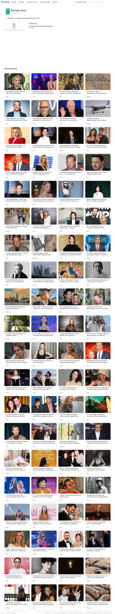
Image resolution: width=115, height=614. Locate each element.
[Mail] (2, 2)
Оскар (14, 28)
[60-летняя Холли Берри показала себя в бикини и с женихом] (98, 328)
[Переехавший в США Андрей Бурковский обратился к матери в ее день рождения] (17, 112)
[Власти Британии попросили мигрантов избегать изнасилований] (17, 301)
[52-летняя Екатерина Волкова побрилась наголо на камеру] (44, 489)
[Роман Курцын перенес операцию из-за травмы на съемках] (17, 435)
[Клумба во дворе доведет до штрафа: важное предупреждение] (17, 328)
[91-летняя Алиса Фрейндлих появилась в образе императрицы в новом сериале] (98, 543)
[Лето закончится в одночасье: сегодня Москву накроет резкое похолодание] (44, 274)
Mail (3, 612)
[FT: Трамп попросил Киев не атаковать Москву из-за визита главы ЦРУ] (98, 247)
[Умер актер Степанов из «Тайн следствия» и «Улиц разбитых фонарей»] (44, 301)
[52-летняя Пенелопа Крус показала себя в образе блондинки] (71, 381)
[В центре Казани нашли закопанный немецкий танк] (44, 247)
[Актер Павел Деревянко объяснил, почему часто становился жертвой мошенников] (17, 570)
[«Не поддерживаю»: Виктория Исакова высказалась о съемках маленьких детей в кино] (17, 193)
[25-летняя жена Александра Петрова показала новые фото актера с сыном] (98, 139)
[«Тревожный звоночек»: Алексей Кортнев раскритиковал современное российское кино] (17, 247)
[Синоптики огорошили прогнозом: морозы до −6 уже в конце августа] (17, 597)
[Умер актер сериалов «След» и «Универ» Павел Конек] (98, 166)
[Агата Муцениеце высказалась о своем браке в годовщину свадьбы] (71, 516)
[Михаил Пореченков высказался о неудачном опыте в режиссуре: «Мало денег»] (98, 435)
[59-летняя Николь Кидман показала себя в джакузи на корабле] (71, 408)
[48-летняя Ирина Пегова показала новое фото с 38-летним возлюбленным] (98, 220)
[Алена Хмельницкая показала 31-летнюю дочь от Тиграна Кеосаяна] (98, 274)
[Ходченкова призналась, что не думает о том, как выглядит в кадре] (17, 381)
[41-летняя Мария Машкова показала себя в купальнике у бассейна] (98, 408)
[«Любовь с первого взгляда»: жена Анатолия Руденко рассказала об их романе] (44, 220)
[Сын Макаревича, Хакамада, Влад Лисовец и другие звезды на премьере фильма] (71, 139)
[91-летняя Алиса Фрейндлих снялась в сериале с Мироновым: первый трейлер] (71, 85)
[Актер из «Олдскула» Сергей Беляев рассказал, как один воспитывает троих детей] (71, 274)
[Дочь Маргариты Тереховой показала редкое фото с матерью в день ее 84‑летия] (17, 354)
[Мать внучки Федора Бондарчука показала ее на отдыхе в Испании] (44, 435)
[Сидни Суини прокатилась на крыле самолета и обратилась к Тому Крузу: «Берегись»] (17, 543)
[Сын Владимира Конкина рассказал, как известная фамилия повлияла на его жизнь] (71, 112)
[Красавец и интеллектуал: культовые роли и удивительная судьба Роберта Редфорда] (98, 489)
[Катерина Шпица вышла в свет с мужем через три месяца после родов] (44, 139)
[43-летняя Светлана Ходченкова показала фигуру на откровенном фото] (44, 193)
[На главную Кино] (6, 2)
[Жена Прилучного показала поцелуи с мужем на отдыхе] (17, 408)
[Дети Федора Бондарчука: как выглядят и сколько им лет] (44, 112)
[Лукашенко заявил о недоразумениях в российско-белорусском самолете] (98, 112)
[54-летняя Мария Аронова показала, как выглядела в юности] (17, 274)
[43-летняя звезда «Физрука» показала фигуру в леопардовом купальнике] (44, 462)
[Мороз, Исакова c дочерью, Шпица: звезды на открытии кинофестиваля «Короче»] (71, 462)
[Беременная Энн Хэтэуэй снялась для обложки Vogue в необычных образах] (44, 570)
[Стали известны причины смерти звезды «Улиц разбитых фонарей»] (71, 570)
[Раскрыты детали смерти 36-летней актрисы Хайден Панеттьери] (17, 139)
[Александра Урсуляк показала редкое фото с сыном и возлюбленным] (71, 220)
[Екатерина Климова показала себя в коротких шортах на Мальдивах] (71, 193)
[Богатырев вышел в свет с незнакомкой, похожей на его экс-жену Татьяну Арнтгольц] (71, 301)
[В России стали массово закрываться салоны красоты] (17, 462)
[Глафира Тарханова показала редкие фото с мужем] (71, 328)
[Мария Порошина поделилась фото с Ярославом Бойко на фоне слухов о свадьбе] (44, 85)
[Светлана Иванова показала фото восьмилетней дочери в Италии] (98, 381)
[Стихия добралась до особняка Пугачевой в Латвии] (44, 543)
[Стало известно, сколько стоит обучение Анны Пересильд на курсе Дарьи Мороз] (44, 328)
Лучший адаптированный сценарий (41, 26)
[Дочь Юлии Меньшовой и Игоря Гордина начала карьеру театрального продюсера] (71, 597)
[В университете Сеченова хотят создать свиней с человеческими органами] (98, 597)
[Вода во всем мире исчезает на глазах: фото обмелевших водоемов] (98, 570)
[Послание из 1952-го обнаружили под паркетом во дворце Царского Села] (98, 85)
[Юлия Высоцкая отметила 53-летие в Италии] (44, 354)
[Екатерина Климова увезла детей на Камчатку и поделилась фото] (71, 247)
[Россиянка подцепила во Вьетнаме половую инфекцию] (71, 435)
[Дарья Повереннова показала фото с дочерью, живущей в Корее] (98, 193)
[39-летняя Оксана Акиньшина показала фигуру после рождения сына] (71, 354)
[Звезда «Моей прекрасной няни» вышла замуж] (71, 489)
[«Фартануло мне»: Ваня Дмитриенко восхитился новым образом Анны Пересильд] (98, 301)
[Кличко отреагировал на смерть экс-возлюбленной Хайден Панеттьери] (17, 166)
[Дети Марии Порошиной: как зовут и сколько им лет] (17, 85)
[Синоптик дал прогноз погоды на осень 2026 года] (17, 220)
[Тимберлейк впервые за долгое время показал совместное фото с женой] (71, 543)
